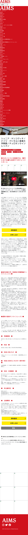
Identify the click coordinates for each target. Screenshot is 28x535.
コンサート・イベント (5, 113)
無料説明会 (2, 121)
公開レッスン (3, 44)
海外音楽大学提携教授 (5, 87)
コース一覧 (2, 36)
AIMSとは (2, 16)
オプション (2, 53)
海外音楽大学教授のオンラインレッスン (8, 42)
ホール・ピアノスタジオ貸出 (6, 25)
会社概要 (2, 30)
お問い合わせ (3, 118)
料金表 (1, 64)
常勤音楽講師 (3, 81)
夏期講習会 (2, 47)
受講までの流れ (3, 67)
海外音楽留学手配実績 (5, 96)
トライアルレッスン (4, 59)
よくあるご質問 (3, 76)
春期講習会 (2, 50)
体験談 (1, 101)
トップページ (3, 10)
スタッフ (2, 22)
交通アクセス (3, 27)
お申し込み (2, 73)
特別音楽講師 (3, 84)
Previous (3, 178)
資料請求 (2, 124)
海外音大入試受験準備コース (6, 39)
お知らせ (2, 107)
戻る (13, 428)
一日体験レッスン (4, 56)
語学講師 (2, 90)
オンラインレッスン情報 (5, 110)
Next (25, 178)
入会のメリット (3, 70)
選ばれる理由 (3, 19)
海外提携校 (2, 98)
